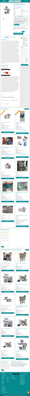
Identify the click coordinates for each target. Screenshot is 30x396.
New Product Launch (22, 382)
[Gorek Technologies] (15, 17)
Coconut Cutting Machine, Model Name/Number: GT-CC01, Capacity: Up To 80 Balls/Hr (22, 306)
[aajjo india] (4, 1)
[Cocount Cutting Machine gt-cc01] (22, 257)
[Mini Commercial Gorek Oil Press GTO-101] (22, 345)
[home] (3, 373)
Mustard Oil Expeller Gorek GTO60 (22, 284)
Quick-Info (3, 381)
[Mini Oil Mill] (22, 141)
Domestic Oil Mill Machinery (6, 328)
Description (7, 37)
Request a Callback (18, 33)
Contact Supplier (8, 132)
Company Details (13, 37)
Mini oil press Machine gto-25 (6, 305)
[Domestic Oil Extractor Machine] (7, 278)
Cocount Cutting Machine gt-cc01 (21, 263)
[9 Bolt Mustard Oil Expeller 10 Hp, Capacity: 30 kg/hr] (7, 186)
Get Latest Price (19, 6)
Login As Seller (22, 384)
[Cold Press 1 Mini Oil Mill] (7, 116)
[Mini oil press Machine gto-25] (7, 299)
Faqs (2, 383)
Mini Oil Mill (18, 147)
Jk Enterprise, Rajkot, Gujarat (20, 224)
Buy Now (23, 31)
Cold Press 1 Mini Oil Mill (5, 122)
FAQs (14, 5)
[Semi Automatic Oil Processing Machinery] (22, 322)
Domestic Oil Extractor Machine (6, 284)
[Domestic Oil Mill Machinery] (7, 322)
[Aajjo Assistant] (28, 392)
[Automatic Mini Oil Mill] (22, 166)
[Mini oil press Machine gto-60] (7, 257)
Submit (3, 246)
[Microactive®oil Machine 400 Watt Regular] (22, 209)
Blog (2, 380)
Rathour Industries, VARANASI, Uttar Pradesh (7, 154)
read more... (3, 94)
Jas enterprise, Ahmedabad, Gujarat (21, 153)
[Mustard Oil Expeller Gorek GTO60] (22, 278)
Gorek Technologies (20, 16)
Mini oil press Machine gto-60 (6, 263)
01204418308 (3, 387)
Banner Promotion (22, 380)
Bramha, (2, 219)
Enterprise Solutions (22, 383)
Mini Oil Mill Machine (4, 350)
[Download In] (14, 373)
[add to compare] (25, 31)
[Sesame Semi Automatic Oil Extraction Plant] (22, 116)
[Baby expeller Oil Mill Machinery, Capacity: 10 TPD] (7, 141)
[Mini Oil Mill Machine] (7, 345)
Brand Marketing (22, 381)
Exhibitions (3, 382)
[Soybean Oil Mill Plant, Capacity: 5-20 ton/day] (22, 186)
